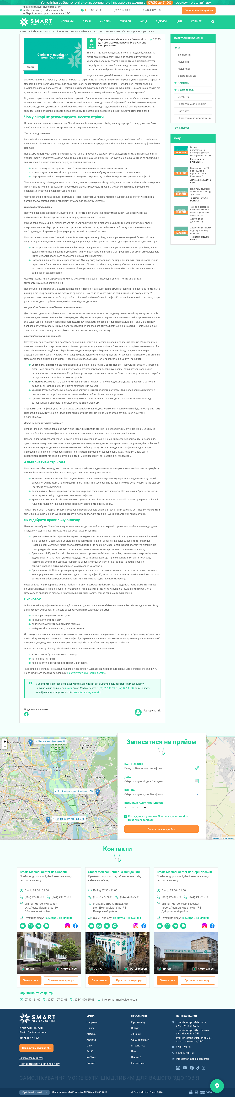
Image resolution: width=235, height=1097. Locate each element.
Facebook (75, 924)
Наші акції (184, 61)
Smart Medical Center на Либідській (114, 872)
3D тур (30, 968)
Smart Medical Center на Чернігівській (184, 872)
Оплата (91, 1063)
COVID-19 (183, 96)
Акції (143, 21)
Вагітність (184, 111)
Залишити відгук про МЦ (36, 1048)
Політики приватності (171, 816)
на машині (65, 918)
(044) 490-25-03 (152, 10)
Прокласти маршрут (61, 980)
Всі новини (184, 54)
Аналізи (105, 21)
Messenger (46, 924)
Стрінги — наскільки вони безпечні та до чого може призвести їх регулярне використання (103, 31)
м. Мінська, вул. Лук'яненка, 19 (42, 6)
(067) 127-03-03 (122, 10)
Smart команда (187, 75)
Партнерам (138, 1063)
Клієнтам (183, 82)
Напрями (67, 21)
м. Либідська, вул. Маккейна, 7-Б (43, 10)
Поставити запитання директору (39, 1063)
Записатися (30, 980)
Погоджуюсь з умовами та (158, 818)
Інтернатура (138, 1045)
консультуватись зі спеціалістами (86, 673)
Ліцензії (136, 1033)
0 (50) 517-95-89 (106, 688)
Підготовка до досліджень (194, 118)
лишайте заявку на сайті (87, 692)
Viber (30, 924)
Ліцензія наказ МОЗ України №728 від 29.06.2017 (79, 1092)
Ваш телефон (133, 764)
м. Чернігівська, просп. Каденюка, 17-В (46, 13)
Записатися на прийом (199, 10)
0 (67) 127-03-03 (125, 688)
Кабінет (196, 21)
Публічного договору (140, 819)
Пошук (213, 21)
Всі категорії (182, 128)
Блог (47, 31)
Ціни (179, 21)
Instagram (68, 924)
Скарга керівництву (31, 1058)
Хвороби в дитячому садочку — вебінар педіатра (200, 230)
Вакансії (136, 1057)
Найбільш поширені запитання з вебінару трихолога (200, 192)
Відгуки (161, 21)
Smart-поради (186, 89)
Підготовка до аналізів (192, 104)
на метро (50, 918)
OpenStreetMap (227, 838)
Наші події (184, 68)
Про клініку (138, 1022)
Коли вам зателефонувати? (129, 803)
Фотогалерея (69, 968)
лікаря (68, 688)
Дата (127, 777)
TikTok (198, 1067)
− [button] (5, 747)
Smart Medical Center (30, 31)
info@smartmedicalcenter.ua (119, 999)
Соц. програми (140, 1039)
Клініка (129, 790)
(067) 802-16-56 (29, 1038)
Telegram (38, 924)
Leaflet (216, 838)
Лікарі (87, 21)
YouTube (185, 1067)
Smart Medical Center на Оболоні (43, 872)
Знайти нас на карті (217, 1086)
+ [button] (5, 741)
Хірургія (125, 21)
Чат (22, 924)
